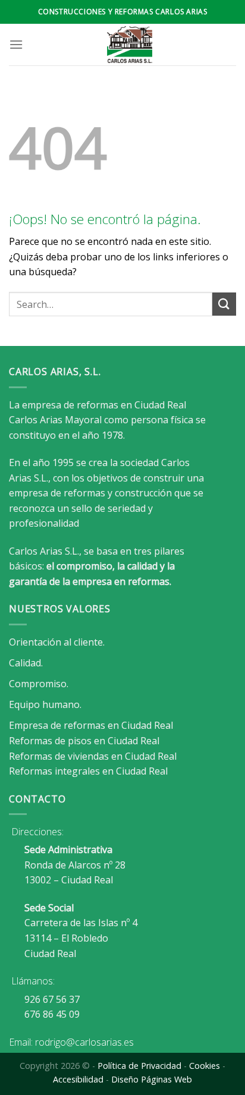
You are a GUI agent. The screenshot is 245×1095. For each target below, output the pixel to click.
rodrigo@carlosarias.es (84, 1042)
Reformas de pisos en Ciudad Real (84, 740)
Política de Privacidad (139, 1065)
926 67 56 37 (52, 999)
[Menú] (16, 44)
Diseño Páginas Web (151, 1079)
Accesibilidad (78, 1079)
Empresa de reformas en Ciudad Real (91, 725)
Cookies (204, 1065)
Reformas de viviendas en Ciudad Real (93, 756)
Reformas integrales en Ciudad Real (88, 771)
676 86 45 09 (52, 1014)
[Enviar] (224, 304)
